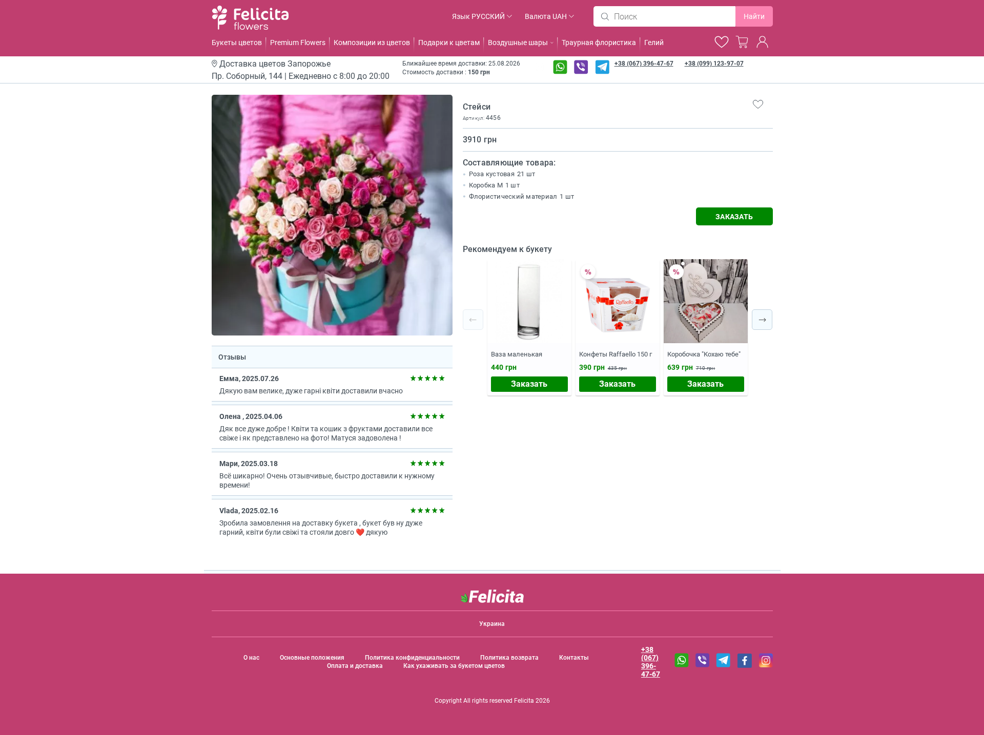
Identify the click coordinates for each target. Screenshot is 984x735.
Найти (754, 16)
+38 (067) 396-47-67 (643, 63)
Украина (492, 623)
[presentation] (473, 319)
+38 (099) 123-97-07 (714, 63)
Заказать (529, 384)
